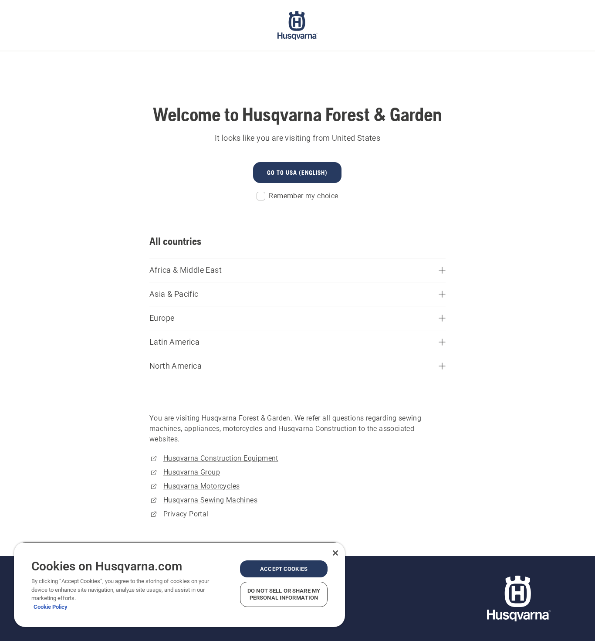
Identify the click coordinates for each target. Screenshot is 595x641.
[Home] (297, 25)
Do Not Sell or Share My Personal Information (283, 594)
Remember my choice (303, 196)
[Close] (335, 552)
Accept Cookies (284, 569)
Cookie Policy (51, 607)
